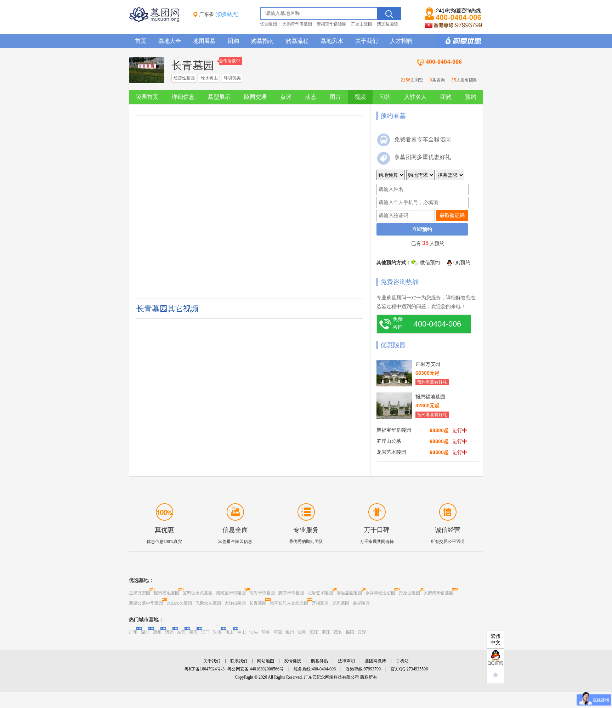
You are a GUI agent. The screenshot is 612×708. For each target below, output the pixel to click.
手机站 (402, 660)
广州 (133, 632)
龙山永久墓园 (179, 603)
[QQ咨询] (495, 657)
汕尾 (302, 632)
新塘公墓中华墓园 (146, 603)
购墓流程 (297, 41)
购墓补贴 (319, 660)
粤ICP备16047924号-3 (205, 669)
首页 (140, 41)
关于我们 (366, 41)
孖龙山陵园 (361, 24)
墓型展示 (219, 97)
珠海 (217, 632)
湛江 (326, 632)
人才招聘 (401, 41)
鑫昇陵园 (361, 603)
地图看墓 (204, 41)
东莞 (181, 632)
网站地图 (265, 660)
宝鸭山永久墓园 (197, 592)
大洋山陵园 (235, 603)
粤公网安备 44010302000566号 (255, 669)
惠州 (157, 632)
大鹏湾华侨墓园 (297, 24)
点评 (285, 97)
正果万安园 (139, 592)
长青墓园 (257, 603)
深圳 (145, 632)
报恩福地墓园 (166, 592)
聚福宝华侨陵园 (331, 24)
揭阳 (350, 632)
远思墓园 (340, 603)
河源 (277, 632)
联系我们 (238, 660)
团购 (233, 41)
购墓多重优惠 (460, 41)
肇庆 (193, 632)
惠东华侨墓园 (291, 592)
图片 (335, 97)
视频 (360, 97)
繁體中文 (495, 639)
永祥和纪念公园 (380, 592)
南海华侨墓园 (262, 592)
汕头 (253, 632)
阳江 (314, 632)
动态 (310, 97)
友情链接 (292, 660)
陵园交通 (255, 97)
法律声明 (346, 660)
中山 (241, 632)
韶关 (265, 632)
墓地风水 (332, 41)
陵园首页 (147, 97)
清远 (169, 632)
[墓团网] (157, 20)
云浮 (362, 632)
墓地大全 (169, 41)
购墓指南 (262, 41)
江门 (205, 632)
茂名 (338, 632)
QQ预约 (461, 262)
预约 (470, 97)
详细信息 (183, 97)
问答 (385, 97)
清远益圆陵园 (349, 592)
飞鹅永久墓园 (208, 603)
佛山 (229, 632)
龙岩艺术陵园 (320, 592)
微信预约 (430, 262)
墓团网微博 (375, 660)
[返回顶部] (495, 675)
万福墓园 (320, 603)
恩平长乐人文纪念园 (289, 603)
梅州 (289, 632)
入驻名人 (415, 97)
